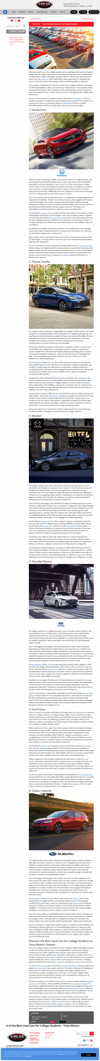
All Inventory (48, 1036)
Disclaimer (34, 1033)
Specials (47, 1037)
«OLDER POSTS (35, 19)
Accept (89, 1055)
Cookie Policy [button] (61, 1054)
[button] (5, 12)
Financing (34, 1043)
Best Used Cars (17, 37)
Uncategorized (16, 40)
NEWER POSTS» (87, 19)
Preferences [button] (28, 1056)
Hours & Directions (35, 1039)
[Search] (24, 26)
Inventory (49, 1033)
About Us (34, 1036)
